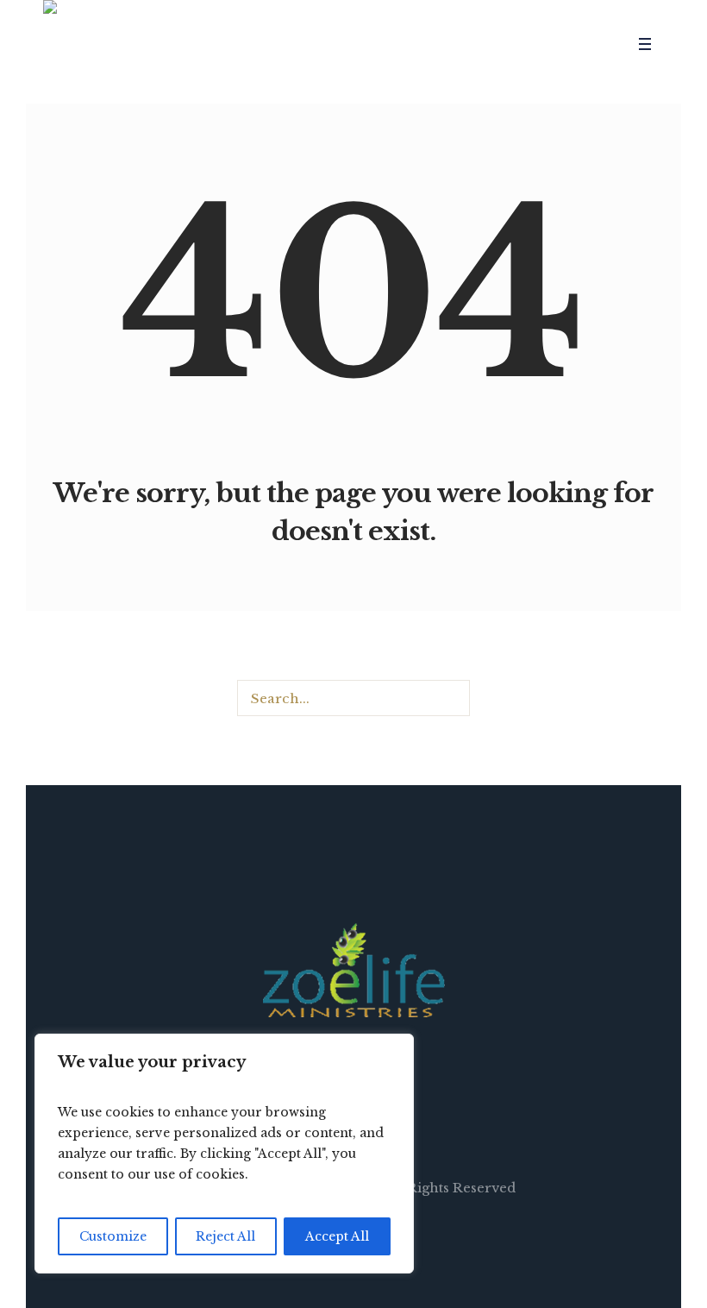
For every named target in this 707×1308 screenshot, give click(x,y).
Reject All (225, 1236)
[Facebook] (491, 44)
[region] (224, 1153)
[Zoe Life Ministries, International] (354, 970)
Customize (113, 1236)
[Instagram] (541, 44)
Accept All (337, 1236)
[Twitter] (516, 44)
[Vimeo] (566, 44)
